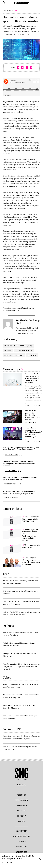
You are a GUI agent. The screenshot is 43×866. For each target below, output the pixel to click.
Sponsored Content (13, 355)
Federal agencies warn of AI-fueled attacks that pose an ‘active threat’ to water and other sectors (30, 535)
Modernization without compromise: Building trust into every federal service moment (19, 463)
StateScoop (21, 810)
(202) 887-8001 (21, 852)
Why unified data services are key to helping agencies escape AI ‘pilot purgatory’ (32, 378)
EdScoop (21, 816)
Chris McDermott (13, 470)
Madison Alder (11, 498)
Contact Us (21, 846)
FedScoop (21, 795)
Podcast (32, 355)
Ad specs (21, 841)
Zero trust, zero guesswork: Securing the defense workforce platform (32, 415)
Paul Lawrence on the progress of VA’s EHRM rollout (30, 519)
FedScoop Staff (10, 35)
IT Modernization (24, 350)
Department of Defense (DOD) (18, 345)
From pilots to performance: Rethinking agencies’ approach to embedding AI (33, 432)
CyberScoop (21, 805)
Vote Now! (7, 862)
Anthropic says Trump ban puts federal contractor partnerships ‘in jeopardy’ (19, 492)
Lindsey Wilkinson (13, 484)
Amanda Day (32, 423)
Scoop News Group (33, 406)
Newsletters (21, 831)
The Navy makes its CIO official (31, 546)
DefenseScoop (21, 800)
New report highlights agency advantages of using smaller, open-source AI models (21, 448)
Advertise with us (21, 836)
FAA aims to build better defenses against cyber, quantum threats (20, 478)
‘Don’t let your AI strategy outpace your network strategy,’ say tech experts (31, 561)
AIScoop (21, 821)
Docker (7, 350)
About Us (21, 784)
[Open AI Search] (7, 2)
